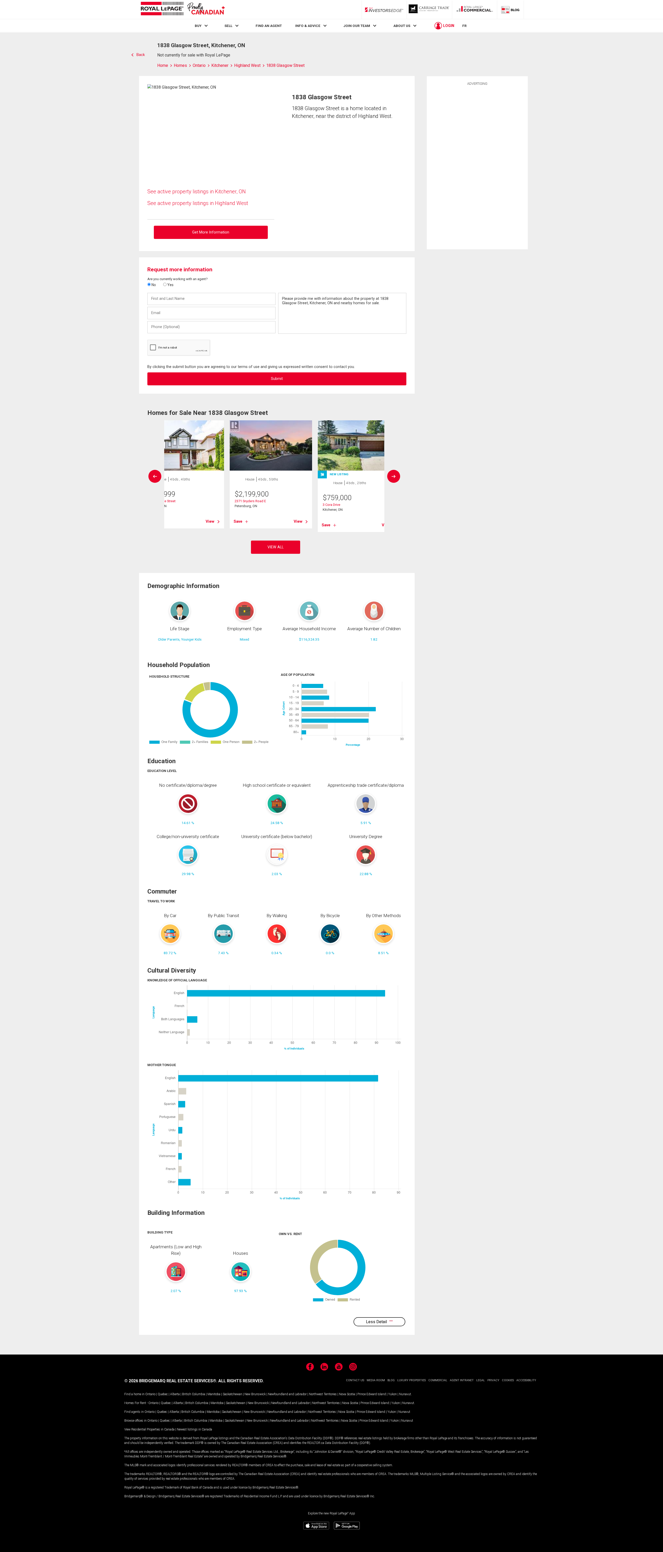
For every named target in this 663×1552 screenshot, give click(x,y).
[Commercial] (474, 9)
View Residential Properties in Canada (149, 1429)
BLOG (391, 1380)
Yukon (392, 1394)
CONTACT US (355, 1380)
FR (464, 26)
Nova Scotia (347, 1394)
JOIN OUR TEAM (356, 26)
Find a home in (134, 1394)
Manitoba (213, 1394)
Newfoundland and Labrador (287, 1394)
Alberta (175, 1394)
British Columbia (193, 1394)
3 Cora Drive (331, 505)
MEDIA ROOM (376, 1380)
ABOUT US (401, 26)
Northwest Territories (323, 1394)
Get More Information (210, 232)
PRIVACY (493, 1380)
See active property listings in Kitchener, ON (196, 191)
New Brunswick (255, 1394)
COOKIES (508, 1380)
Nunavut (405, 1394)
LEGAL (480, 1380)
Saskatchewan (232, 1394)
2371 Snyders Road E (250, 501)
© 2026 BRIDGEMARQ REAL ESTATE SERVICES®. (170, 1380)
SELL (228, 26)
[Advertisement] (477, 166)
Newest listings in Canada (194, 1429)
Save (238, 521)
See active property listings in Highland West (197, 203)
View (210, 521)
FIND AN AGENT (269, 26)
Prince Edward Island (371, 1394)
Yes (170, 285)
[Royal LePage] (182, 9)
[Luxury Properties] (429, 9)
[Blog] (510, 9)
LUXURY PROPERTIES (411, 1380)
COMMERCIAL (437, 1380)
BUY (198, 26)
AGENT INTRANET (462, 1380)
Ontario (150, 1394)
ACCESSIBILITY (526, 1380)
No (153, 285)
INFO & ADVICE (307, 26)
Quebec (163, 1394)
